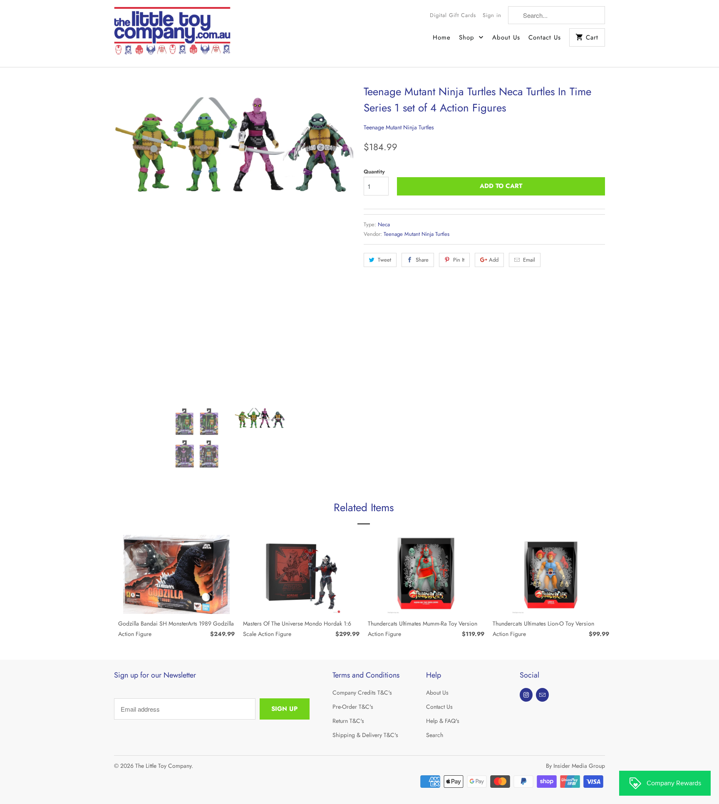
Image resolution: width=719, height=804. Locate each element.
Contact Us (544, 37)
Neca (384, 224)
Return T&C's (348, 721)
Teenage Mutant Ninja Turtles (399, 127)
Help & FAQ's (442, 721)
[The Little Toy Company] (172, 33)
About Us (506, 37)
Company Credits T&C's (362, 692)
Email (529, 260)
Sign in (492, 15)
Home (442, 37)
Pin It (458, 260)
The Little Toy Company (163, 766)
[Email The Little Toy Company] (542, 695)
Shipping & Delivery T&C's (365, 735)
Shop (468, 37)
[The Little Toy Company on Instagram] (526, 695)
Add (493, 260)
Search (434, 735)
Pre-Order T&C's (352, 707)
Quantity (374, 172)
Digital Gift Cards (453, 15)
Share (422, 260)
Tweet (384, 260)
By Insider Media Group (575, 766)
